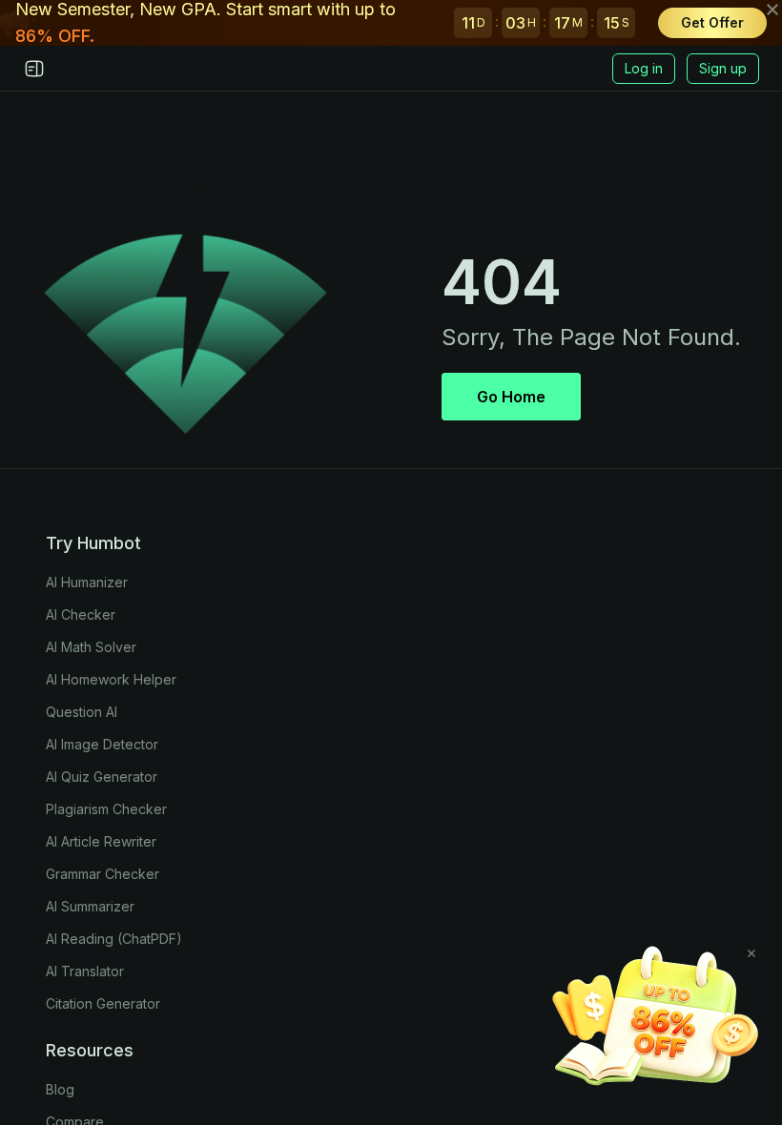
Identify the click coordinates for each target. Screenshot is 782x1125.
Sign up (723, 68)
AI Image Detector (102, 744)
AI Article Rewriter (101, 841)
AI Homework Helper (111, 679)
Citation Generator (103, 1003)
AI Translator (85, 971)
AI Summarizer (90, 906)
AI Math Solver (91, 647)
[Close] (751, 953)
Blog (60, 1089)
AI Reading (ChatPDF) (114, 939)
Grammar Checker (102, 874)
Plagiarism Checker (106, 809)
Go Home (511, 396)
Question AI (81, 712)
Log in (644, 68)
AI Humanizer (87, 582)
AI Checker (80, 614)
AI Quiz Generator (101, 776)
